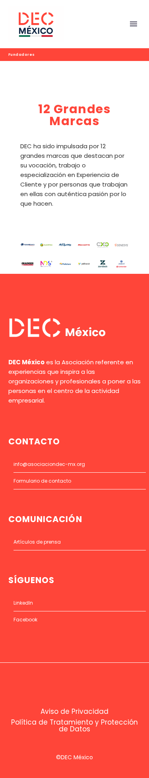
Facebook (25, 619)
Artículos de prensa (37, 541)
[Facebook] (69, 683)
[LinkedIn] (80, 683)
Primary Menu (133, 24)
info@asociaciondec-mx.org (49, 464)
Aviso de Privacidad (74, 711)
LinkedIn (23, 602)
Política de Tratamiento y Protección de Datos (74, 726)
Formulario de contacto (42, 480)
